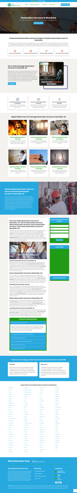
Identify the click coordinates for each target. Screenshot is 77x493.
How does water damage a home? (18, 337)
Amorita (10, 394)
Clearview (11, 440)
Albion (10, 392)
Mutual (41, 425)
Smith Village (57, 407)
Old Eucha (42, 442)
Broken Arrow (11, 418)
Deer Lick (10, 447)
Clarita (10, 438)
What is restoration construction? (18, 344)
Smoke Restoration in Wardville (30, 53)
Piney (41, 451)
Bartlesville (11, 405)
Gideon (25, 418)
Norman (41, 434)
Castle (10, 431)
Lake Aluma (42, 387)
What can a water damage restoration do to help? (21, 341)
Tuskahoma (57, 434)
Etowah (25, 403)
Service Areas (37, 478)
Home (26, 4)
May (41, 412)
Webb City (57, 440)
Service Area (52, 4)
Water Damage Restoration (40, 476)
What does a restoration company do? (19, 322)
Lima (41, 396)
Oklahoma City (43, 440)
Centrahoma (11, 434)
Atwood (10, 401)
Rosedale (57, 396)
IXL (25, 442)
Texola (56, 429)
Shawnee (57, 403)
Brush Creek (11, 423)
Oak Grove (42, 436)
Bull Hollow (11, 425)
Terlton (56, 427)
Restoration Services (34, 4)
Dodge (10, 449)
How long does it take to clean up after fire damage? (22, 334)
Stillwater (57, 414)
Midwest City (42, 416)
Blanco (10, 416)
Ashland (10, 398)
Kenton (25, 447)
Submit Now (59, 240)
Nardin (41, 427)
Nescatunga (42, 429)
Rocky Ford (57, 394)
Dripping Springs (27, 389)
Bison (10, 407)
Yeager (56, 445)
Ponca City (57, 387)
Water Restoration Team (19, 461)
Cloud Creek (11, 442)
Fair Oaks (26, 405)
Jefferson (26, 445)
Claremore (11, 436)
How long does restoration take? (18, 348)
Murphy (41, 420)
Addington (11, 387)
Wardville (57, 438)
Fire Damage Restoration (40, 471)
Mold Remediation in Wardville (46, 53)
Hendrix (25, 429)
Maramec (42, 409)
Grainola (26, 420)
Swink (56, 425)
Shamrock (57, 401)
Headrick (26, 427)
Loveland (41, 401)
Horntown (26, 440)
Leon (41, 394)
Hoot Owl (26, 438)
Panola (41, 447)
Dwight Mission (27, 394)
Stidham (57, 412)
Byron (10, 427)
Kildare (25, 449)
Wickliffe (57, 442)
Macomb (41, 405)
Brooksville (11, 420)
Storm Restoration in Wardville (62, 53)
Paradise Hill (42, 449)
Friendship (26, 414)
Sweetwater (57, 423)
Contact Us (44, 4)
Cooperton (11, 445)
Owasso (41, 445)
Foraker (25, 412)
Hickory (25, 431)
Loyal (41, 403)
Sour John (57, 409)
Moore (41, 418)
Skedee (56, 405)
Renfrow (57, 392)
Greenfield (26, 425)
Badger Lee (11, 403)
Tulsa (56, 431)
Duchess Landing (27, 392)
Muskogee (42, 423)
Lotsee (41, 398)
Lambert (41, 389)
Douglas (26, 387)
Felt (25, 409)
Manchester (42, 407)
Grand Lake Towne (28, 423)
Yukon (56, 447)
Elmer (25, 398)
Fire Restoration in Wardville (15, 53)
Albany (10, 389)
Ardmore (10, 396)
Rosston (57, 398)
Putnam (57, 389)
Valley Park (57, 436)
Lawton (41, 392)
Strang (56, 416)
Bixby (10, 409)
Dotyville (10, 451)
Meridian (41, 414)
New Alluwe (42, 431)
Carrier (10, 429)
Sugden (56, 420)
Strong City (57, 418)
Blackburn (11, 412)
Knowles (26, 451)
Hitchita (25, 434)
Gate (25, 416)
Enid (25, 401)
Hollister (26, 436)
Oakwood (42, 438)
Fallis (25, 407)
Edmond (26, 396)
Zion (56, 449)
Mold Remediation (38, 473)
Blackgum (11, 414)
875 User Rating (41, 1)
